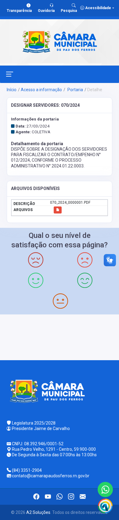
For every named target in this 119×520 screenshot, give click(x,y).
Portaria (75, 89)
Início (11, 89)
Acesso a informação (41, 89)
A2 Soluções (38, 512)
